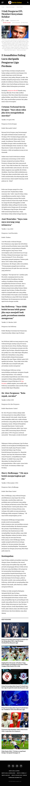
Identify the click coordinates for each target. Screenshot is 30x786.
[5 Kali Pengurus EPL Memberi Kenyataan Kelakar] (15, 31)
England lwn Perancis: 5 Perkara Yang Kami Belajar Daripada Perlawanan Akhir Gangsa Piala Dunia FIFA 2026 (15, 664)
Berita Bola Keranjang (8, 773)
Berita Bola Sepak (14, 770)
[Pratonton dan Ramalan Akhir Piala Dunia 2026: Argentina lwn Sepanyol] (15, 719)
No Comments (16, 22)
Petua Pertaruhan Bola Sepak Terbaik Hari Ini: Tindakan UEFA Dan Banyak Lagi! (15, 708)
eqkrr (7, 20)
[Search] (27, 2)
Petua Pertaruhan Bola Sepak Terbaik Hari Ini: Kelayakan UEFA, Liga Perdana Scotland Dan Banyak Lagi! (15, 641)
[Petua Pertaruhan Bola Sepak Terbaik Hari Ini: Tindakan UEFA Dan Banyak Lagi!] (15, 698)
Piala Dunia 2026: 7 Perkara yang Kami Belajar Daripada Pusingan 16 (14, 752)
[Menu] (3, 2)
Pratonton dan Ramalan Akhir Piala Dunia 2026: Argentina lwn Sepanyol (15, 730)
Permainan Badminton (15, 777)
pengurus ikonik (12, 90)
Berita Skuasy (6, 775)
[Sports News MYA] (15, 2)
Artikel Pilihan (6, 22)
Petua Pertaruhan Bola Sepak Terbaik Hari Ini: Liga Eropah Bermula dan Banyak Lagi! (15, 687)
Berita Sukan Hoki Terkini (19, 775)
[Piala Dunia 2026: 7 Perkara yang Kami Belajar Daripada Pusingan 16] (15, 741)
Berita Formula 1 (22, 773)
